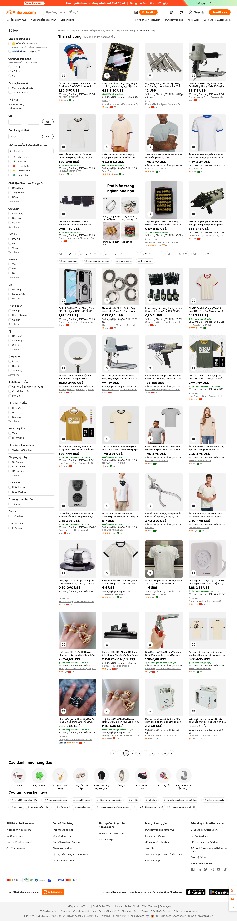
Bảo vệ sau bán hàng (63, 848)
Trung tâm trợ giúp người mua (159, 829)
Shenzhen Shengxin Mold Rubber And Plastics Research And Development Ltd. (121, 104)
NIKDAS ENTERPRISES (70, 171)
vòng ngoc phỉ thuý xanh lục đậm (115, 807)
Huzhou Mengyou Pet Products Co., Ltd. (77, 601)
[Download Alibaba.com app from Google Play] (220, 892)
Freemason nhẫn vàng (57, 800)
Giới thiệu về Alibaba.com (20, 823)
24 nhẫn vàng (147, 261)
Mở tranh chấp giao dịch (157, 842)
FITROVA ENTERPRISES (201, 324)
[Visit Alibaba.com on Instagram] (212, 869)
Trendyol (152, 906)
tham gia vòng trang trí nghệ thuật (181, 800)
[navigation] (31, 392)
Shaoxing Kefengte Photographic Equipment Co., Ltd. (77, 389)
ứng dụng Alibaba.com (171, 892)
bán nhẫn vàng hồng (40, 807)
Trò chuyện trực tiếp (155, 836)
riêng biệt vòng (83, 800)
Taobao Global (132, 906)
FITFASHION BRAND (112, 530)
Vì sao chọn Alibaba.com (18, 829)
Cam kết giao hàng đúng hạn (67, 842)
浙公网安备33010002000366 (171, 916)
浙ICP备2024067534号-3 (200, 916)
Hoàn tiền (149, 848)
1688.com (85, 906)
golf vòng (18, 807)
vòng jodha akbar (91, 254)
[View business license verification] (147, 916)
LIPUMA (149, 527)
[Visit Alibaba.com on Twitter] (206, 869)
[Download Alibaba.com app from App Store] (196, 892)
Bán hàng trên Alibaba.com (204, 829)
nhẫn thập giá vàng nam (98, 261)
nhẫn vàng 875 (203, 254)
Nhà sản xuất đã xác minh (111, 833)
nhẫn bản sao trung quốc (110, 800)
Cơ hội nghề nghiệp (16, 848)
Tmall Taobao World (102, 906)
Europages (165, 906)
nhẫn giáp (63, 807)
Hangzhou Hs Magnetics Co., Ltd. (118, 325)
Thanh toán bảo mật (63, 829)
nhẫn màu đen (125, 261)
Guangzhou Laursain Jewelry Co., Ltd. (77, 668)
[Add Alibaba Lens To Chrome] (53, 892)
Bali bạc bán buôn (153, 254)
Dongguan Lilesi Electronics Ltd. (75, 530)
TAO (144, 906)
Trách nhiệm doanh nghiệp (19, 842)
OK (47, 121)
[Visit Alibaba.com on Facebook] (193, 869)
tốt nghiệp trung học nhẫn (25, 800)
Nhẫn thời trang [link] (147, 30)
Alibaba (61, 30)
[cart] (181, 12)
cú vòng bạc (68, 254)
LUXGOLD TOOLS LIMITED (115, 666)
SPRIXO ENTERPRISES (113, 594)
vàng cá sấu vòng (70, 261)
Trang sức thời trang (125, 30)
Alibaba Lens (19, 892)
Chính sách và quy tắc (63, 860)
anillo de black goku (215, 800)
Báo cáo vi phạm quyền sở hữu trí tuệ (163, 854)
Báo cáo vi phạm (153, 860)
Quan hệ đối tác (199, 857)
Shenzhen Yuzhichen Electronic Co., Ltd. (77, 238)
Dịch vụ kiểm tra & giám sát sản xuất (70, 854)
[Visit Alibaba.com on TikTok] (225, 869)
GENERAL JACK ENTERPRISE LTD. (162, 735)
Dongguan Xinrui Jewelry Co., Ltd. (75, 739)
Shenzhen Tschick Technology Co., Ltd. (77, 322)
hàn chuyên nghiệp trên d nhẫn (122, 254)
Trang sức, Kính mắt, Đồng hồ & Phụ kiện (89, 30)
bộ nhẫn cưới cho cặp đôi (184, 807)
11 (165, 753)
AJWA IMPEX (195, 168)
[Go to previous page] (113, 753)
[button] (136, 12)
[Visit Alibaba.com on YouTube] (219, 869)
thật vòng (152, 800)
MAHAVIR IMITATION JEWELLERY (162, 242)
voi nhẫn (134, 800)
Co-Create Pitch (14, 836)
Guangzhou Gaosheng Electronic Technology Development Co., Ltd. (164, 322)
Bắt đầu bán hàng (199, 836)
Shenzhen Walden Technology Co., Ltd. (207, 601)
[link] (233, 890)
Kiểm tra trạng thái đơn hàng (205, 842)
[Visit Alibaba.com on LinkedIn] (199, 869)
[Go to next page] (171, 753)
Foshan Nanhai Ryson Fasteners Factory (164, 104)
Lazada (118, 906)
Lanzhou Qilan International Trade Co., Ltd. (164, 668)
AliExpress (72, 906)
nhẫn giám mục (84, 807)
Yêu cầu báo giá (106, 839)
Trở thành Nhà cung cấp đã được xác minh (209, 849)
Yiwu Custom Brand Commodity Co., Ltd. (207, 396)
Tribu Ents (107, 171)
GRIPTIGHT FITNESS (69, 97)
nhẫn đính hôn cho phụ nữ (151, 807)
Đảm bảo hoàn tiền (62, 836)
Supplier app (119, 892)
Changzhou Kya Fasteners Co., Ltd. (206, 235)
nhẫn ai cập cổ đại (179, 254)
